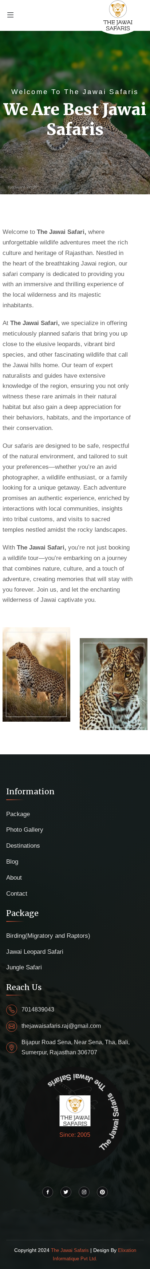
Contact (16, 893)
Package (18, 814)
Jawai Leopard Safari (34, 951)
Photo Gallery (24, 829)
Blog (12, 861)
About (14, 877)
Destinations (23, 845)
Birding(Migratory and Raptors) (48, 935)
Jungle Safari (24, 967)
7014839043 (37, 1009)
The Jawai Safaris (70, 1250)
